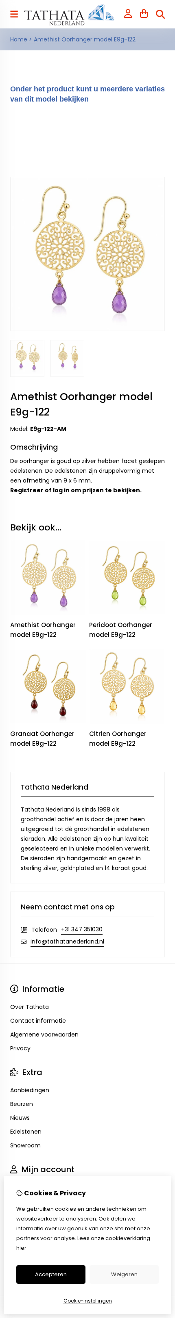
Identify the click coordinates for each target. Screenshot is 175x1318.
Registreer (27, 490)
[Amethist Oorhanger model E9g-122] (87, 329)
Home (18, 39)
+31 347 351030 (82, 929)
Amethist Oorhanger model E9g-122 (85, 39)
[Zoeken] (160, 14)
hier (21, 1248)
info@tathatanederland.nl (67, 941)
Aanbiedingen (29, 1090)
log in (61, 490)
